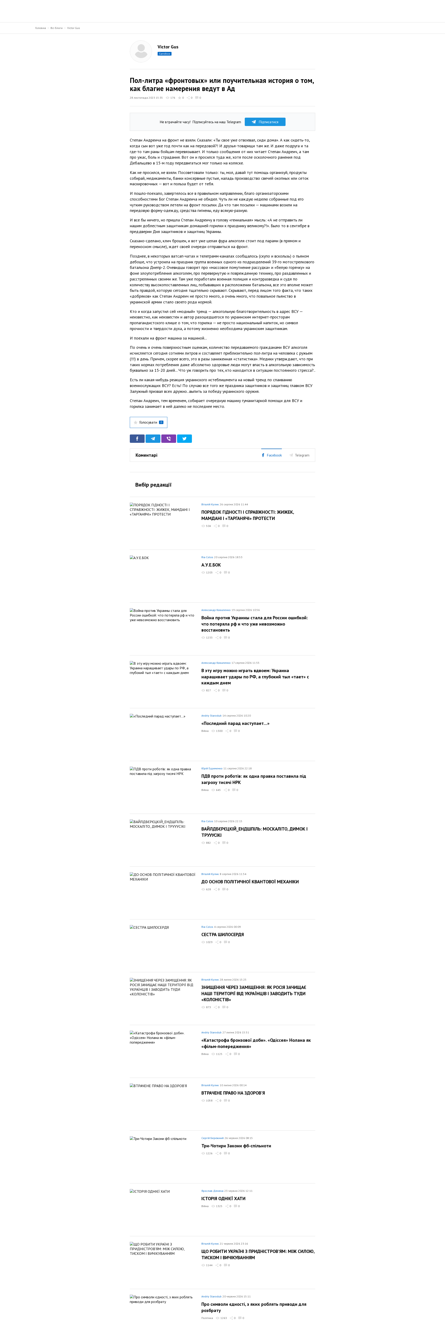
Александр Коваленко (216, 610)
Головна (40, 28)
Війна (205, 731)
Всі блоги (57, 28)
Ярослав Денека (212, 1191)
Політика (207, 1318)
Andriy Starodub (211, 715)
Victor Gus (73, 28)
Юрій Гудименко (211, 768)
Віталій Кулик (210, 504)
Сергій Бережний (212, 1138)
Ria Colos (207, 557)
